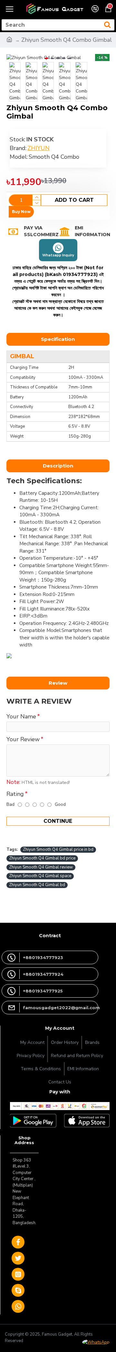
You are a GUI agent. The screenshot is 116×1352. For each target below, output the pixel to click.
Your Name (21, 716)
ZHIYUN (38, 148)
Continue (58, 821)
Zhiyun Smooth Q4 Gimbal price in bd (58, 849)
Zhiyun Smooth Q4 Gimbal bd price (42, 858)
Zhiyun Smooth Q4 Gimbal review (41, 867)
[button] (12, 57)
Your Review (23, 739)
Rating (15, 794)
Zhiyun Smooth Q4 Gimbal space (40, 876)
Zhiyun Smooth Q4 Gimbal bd (37, 885)
